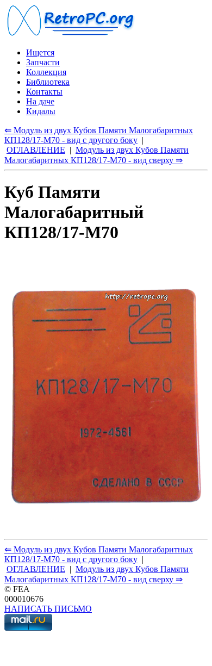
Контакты (44, 91)
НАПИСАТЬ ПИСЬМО (48, 608)
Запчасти (43, 62)
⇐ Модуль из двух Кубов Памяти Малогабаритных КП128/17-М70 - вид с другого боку (98, 135)
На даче (40, 101)
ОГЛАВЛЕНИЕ (36, 149)
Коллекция (46, 72)
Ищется (40, 52)
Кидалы (40, 111)
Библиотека (48, 81)
